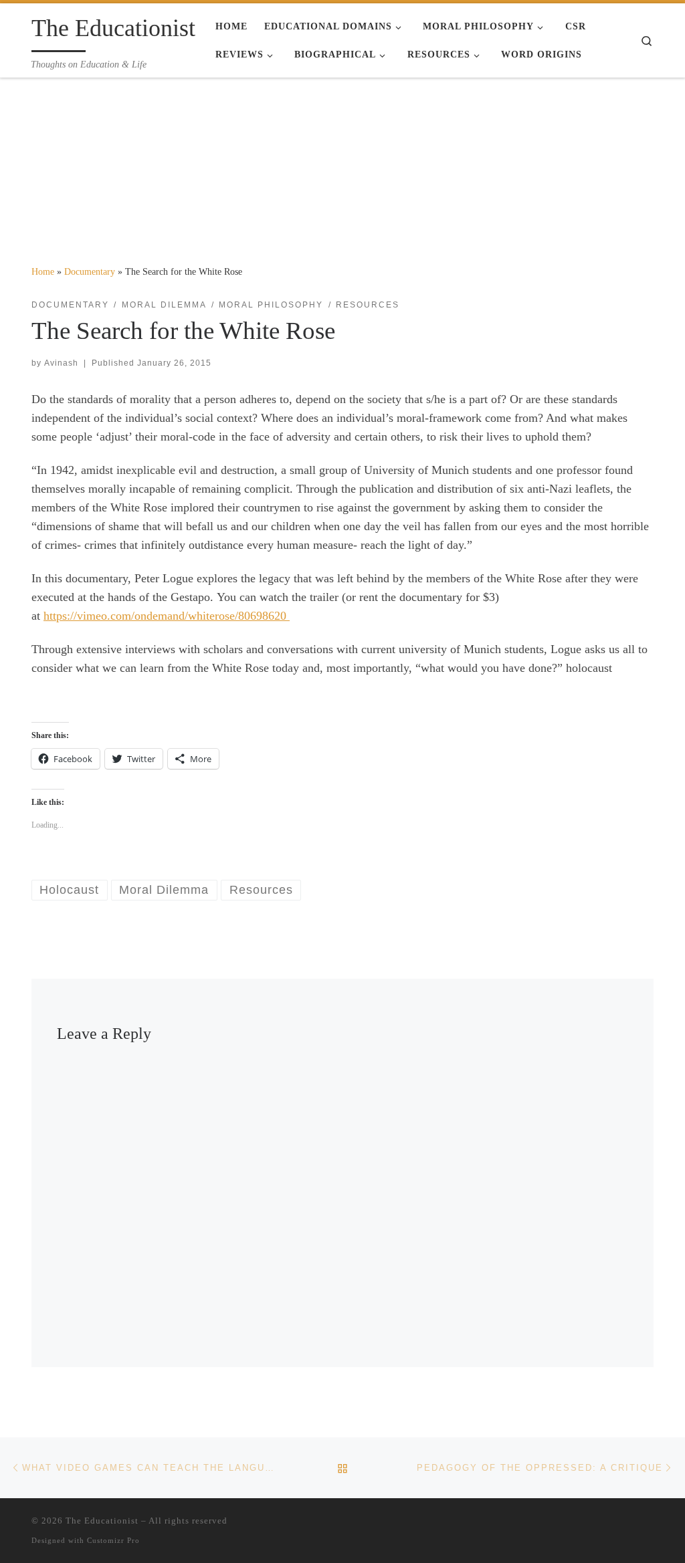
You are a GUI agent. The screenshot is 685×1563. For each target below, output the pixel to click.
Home (42, 271)
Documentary (89, 271)
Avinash (61, 363)
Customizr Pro (113, 1540)
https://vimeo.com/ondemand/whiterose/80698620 (166, 615)
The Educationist (102, 1521)
